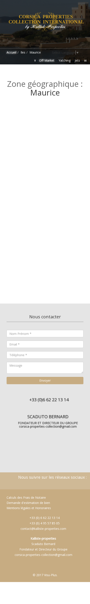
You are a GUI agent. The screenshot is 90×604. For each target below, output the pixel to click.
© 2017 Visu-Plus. (45, 575)
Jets (77, 60)
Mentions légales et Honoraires (29, 508)
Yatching (65, 60)
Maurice (35, 52)
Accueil (11, 52)
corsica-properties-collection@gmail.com (48, 426)
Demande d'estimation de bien (28, 503)
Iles (23, 52)
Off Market (46, 60)
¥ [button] (35, 60)
